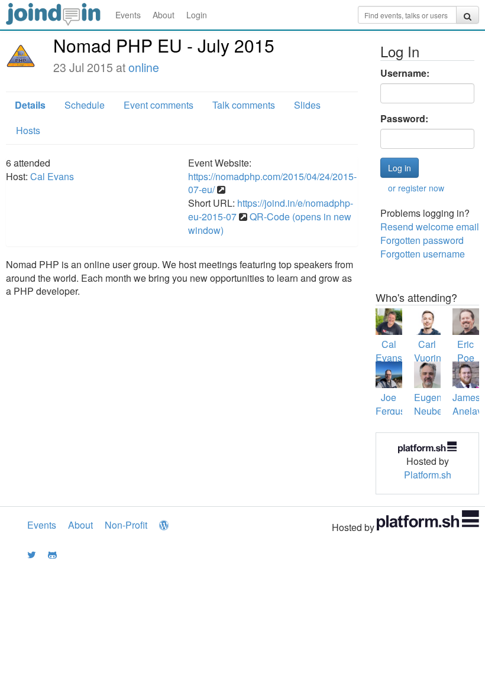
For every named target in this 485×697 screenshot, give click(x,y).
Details (30, 105)
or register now (416, 188)
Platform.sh (427, 474)
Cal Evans (52, 176)
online (143, 67)
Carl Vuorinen (433, 350)
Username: (404, 73)
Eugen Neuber (429, 404)
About (163, 15)
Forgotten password (422, 240)
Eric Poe (465, 350)
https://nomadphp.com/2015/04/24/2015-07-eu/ (272, 183)
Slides (307, 105)
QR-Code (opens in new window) (269, 223)
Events (128, 15)
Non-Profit (126, 525)
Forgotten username (422, 253)
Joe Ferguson (396, 404)
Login (196, 15)
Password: (404, 118)
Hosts (28, 130)
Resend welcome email (429, 226)
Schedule (84, 105)
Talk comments (243, 105)
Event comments (158, 105)
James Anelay (467, 404)
